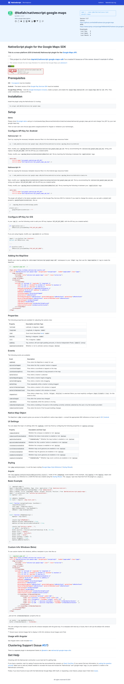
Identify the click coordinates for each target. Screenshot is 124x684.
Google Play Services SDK (39, 86)
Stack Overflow (68, 663)
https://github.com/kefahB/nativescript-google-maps (97, 22)
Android (106, 417)
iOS (101, 417)
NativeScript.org (111, 2)
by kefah (17, 16)
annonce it (63, 63)
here (42, 333)
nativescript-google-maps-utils (61, 650)
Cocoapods (15, 83)
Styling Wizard (67, 467)
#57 (44, 645)
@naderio (45, 650)
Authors (101, 2)
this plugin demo (21, 121)
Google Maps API (70, 52)
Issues (96, 671)
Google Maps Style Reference (51, 467)
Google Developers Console (38, 90)
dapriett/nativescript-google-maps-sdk (47, 59)
